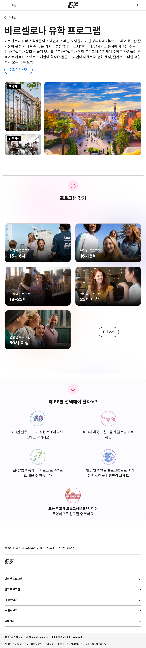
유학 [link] (42, 547)
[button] (12, 5)
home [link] (8, 547)
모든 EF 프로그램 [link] (25, 547)
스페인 (12, 17)
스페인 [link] (53, 547)
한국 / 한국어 (15, 636)
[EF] (73, 5)
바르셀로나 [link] (67, 547)
